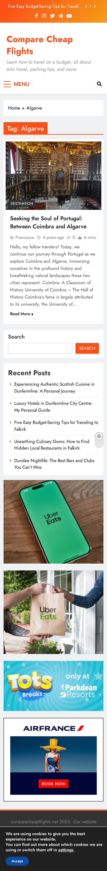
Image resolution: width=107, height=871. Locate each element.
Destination (22, 203)
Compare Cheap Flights (40, 45)
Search (16, 337)
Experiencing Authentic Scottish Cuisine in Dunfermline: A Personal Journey (54, 387)
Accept (17, 861)
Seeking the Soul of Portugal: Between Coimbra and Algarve (48, 222)
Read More (20, 314)
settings (65, 850)
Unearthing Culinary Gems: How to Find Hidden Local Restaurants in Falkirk (51, 444)
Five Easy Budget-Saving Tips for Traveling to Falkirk (45, 6)
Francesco (24, 237)
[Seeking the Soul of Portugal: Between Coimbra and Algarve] (53, 175)
